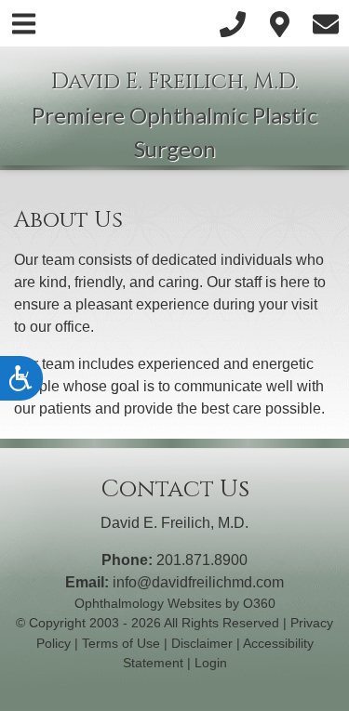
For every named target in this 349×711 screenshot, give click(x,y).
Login (211, 662)
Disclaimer (202, 643)
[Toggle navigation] (23, 24)
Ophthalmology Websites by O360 (174, 603)
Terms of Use (121, 643)
